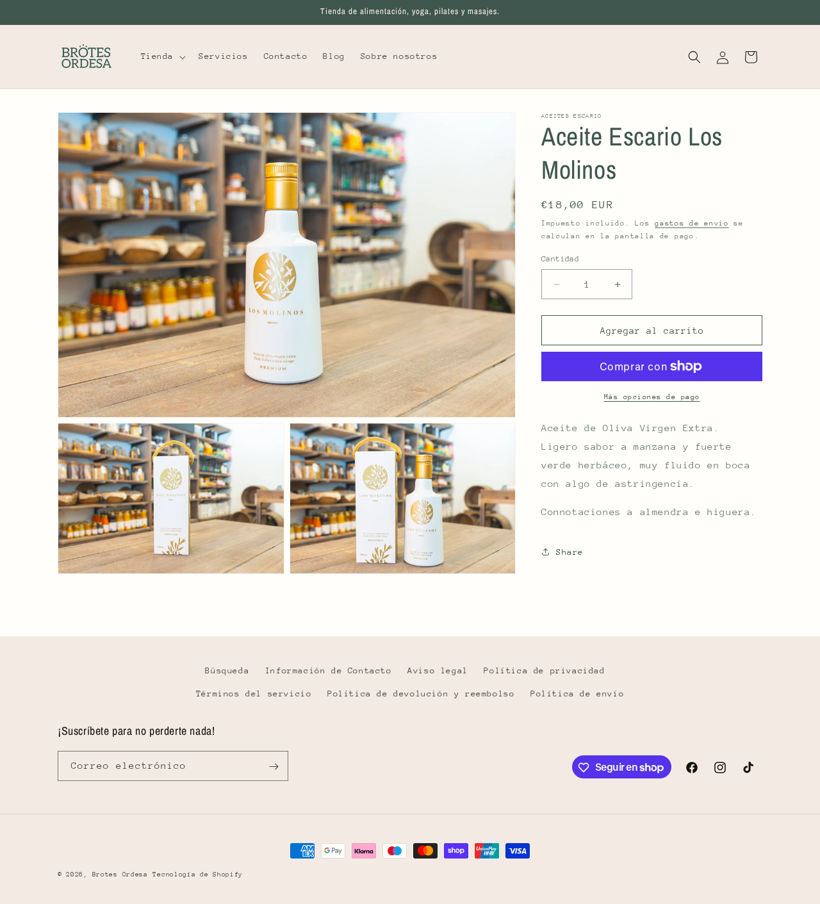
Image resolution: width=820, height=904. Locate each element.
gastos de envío (692, 223)
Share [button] (570, 552)
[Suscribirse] (273, 767)
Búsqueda (227, 670)
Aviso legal (437, 670)
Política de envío (577, 693)
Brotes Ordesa (120, 874)
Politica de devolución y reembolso (420, 693)
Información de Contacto (328, 670)
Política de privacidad (544, 670)
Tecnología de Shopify (197, 874)
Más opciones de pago (652, 397)
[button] (162, 56)
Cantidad (560, 258)
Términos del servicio (254, 693)
